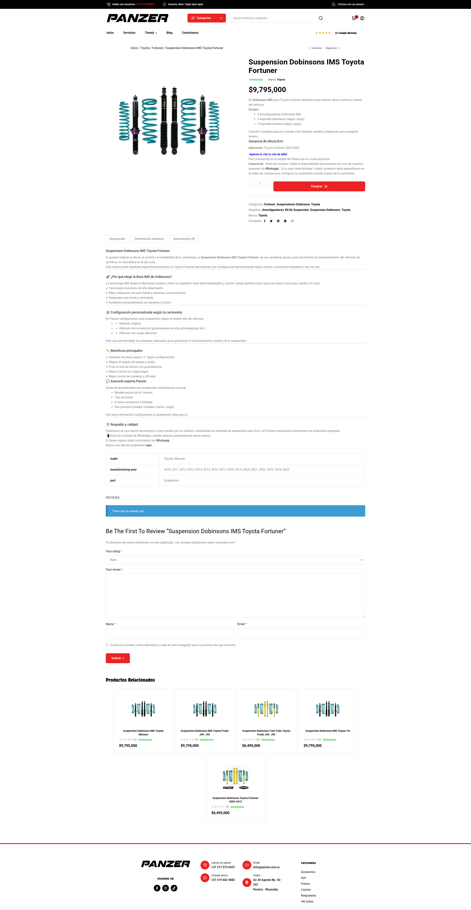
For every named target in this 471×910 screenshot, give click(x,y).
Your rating (114, 551)
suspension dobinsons (325, 210)
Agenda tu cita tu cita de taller (268, 154)
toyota (345, 210)
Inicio (134, 48)
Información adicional (149, 239)
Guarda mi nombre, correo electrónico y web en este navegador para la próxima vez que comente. (173, 645)
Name (111, 624)
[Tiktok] (174, 888)
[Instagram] (165, 888)
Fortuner (157, 48)
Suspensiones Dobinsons (293, 204)
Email (242, 624)
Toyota (144, 48)
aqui (149, 445)
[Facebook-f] (157, 888)
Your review (114, 569)
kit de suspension (297, 210)
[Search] (320, 18)
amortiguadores (273, 210)
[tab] (117, 239)
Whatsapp (272, 168)
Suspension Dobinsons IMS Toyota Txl (327, 730)
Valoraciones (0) (184, 239)
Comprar (317, 186)
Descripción (117, 239)
